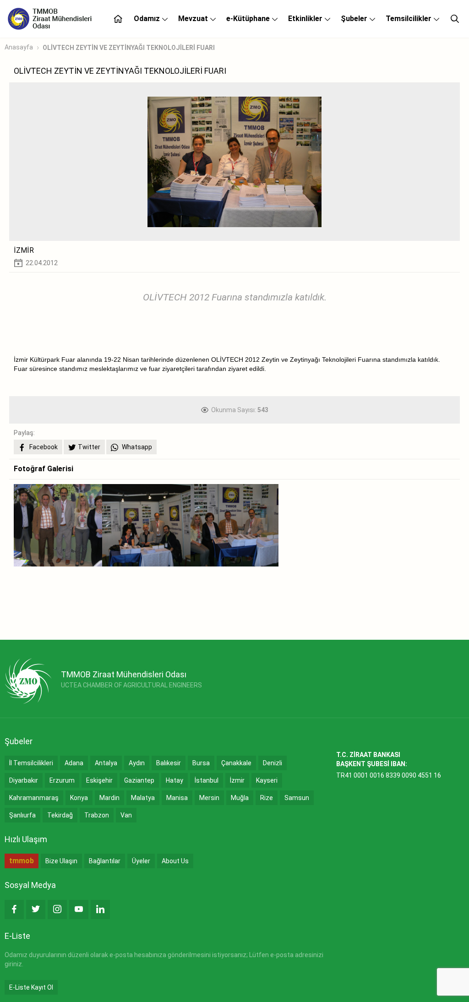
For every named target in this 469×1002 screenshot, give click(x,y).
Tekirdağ (60, 815)
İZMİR (24, 250)
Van (126, 815)
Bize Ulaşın (61, 861)
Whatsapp (136, 447)
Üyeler (141, 861)
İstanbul (206, 780)
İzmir (237, 780)
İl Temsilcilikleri (31, 763)
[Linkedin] (100, 909)
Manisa (177, 797)
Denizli (272, 763)
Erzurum (62, 780)
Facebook (43, 447)
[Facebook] (14, 909)
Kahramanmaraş (34, 797)
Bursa (201, 763)
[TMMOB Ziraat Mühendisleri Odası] (28, 681)
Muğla (240, 797)
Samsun (296, 797)
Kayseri (267, 780)
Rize (266, 797)
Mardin (109, 797)
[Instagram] (57, 909)
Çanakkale (236, 763)
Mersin (209, 797)
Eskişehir (99, 780)
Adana (74, 763)
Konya (79, 797)
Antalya (106, 763)
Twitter (89, 447)
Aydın (137, 763)
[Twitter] (35, 909)
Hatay (174, 780)
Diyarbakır (23, 780)
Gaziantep (139, 780)
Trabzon (96, 815)
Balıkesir (168, 763)
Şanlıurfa (22, 815)
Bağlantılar (104, 861)
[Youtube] (78, 909)
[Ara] (454, 18)
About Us (175, 861)
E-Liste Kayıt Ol (31, 987)
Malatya (143, 797)
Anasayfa (19, 47)
